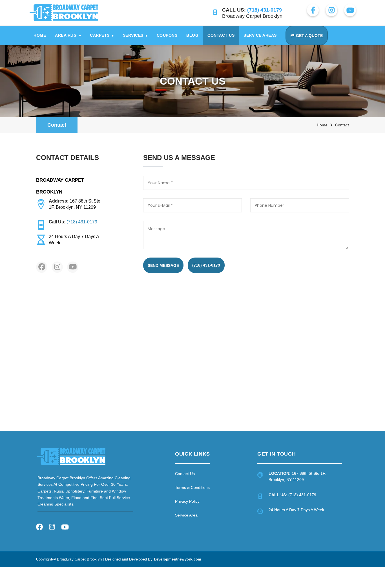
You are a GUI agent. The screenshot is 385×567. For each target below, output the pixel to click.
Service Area (186, 515)
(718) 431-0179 (206, 265)
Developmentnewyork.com (177, 559)
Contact (56, 125)
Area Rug (68, 35)
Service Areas (260, 35)
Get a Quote (309, 35)
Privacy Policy (187, 501)
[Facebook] (39, 528)
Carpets (102, 35)
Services (135, 35)
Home (40, 35)
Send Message (163, 265)
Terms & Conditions (192, 487)
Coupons (167, 35)
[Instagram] (52, 528)
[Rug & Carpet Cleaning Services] (71, 456)
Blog (192, 35)
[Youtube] (65, 528)
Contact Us (220, 35)
